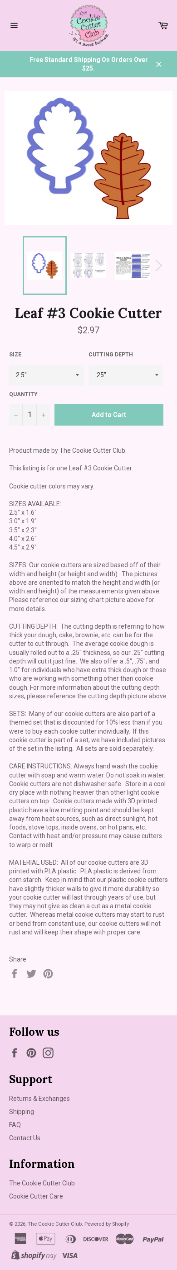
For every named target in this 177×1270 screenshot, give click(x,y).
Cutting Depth (110, 354)
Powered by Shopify (106, 1224)
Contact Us (24, 1138)
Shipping (21, 1111)
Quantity (23, 394)
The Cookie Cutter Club (42, 1183)
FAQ (15, 1124)
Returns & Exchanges (39, 1098)
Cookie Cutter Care (36, 1196)
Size (15, 354)
